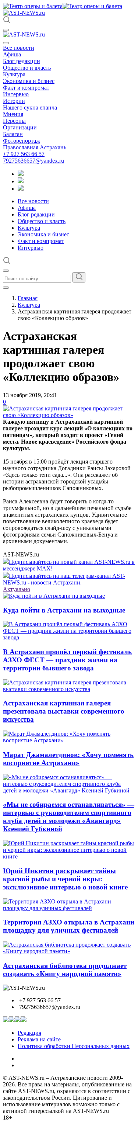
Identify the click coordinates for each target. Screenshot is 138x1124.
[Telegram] (21, 174)
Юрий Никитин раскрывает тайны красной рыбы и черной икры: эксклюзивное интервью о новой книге (65, 879)
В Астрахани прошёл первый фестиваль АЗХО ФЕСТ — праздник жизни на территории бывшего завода (67, 660)
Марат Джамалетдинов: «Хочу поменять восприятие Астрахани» (68, 759)
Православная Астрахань (34, 147)
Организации (20, 127)
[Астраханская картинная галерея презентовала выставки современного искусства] (69, 689)
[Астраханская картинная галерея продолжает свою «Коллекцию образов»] (69, 415)
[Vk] (21, 188)
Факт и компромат (26, 87)
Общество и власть (27, 68)
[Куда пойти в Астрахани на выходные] (54, 596)
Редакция (29, 1033)
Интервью (16, 94)
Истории (14, 101)
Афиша (12, 54)
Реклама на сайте (39, 1039)
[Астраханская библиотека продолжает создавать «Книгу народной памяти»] (69, 951)
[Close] (6, 43)
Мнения (13, 114)
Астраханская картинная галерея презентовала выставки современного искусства (63, 711)
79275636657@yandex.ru (33, 160)
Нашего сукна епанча (30, 107)
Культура (14, 74)
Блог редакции (21, 61)
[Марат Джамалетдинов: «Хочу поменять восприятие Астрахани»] (69, 740)
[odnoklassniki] (21, 181)
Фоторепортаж (21, 141)
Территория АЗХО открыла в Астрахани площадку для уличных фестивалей (68, 926)
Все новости (18, 48)
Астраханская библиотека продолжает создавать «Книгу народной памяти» (65, 970)
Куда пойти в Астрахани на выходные (64, 610)
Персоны (14, 121)
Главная (28, 298)
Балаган (13, 134)
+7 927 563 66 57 (24, 154)
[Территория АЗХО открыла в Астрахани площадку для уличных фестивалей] (69, 908)
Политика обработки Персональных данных (74, 1046)
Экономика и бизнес (28, 81)
